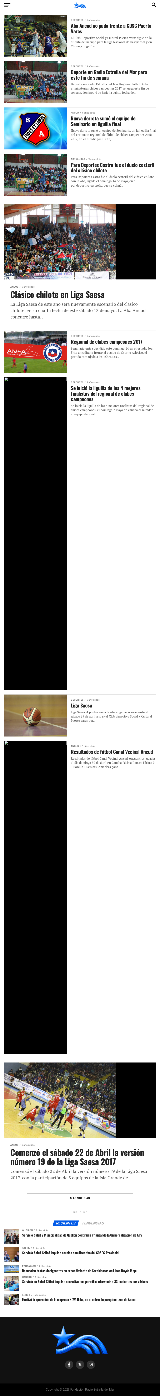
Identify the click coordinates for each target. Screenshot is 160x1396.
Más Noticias (80, 1198)
